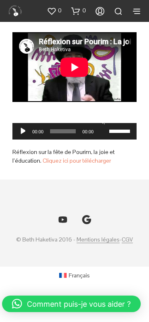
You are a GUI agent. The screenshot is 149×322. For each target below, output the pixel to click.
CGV (127, 240)
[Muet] (102, 120)
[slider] (120, 130)
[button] (54, 11)
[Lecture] (22, 131)
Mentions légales (98, 240)
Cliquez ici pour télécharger (77, 160)
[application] (74, 131)
